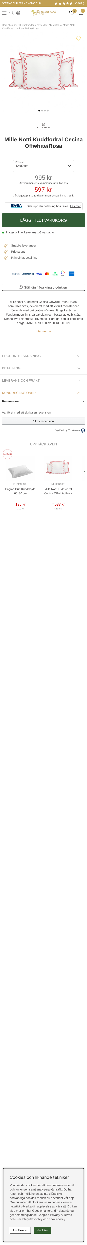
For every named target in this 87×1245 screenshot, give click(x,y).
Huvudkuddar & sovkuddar (33, 25)
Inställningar (20, 1230)
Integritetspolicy (32, 1219)
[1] (43, 73)
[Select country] (17, 13)
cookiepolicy (57, 1219)
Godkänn (42, 1230)
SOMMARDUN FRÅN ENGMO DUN (21, 3)
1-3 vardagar (45, 232)
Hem (4, 25)
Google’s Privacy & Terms (54, 1215)
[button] (43, 401)
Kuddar (13, 25)
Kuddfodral (56, 25)
